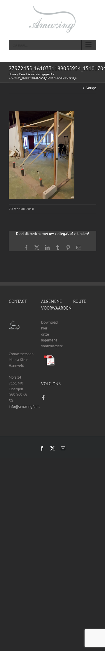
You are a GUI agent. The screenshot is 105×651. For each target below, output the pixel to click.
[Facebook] (43, 397)
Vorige (91, 87)
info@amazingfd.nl (24, 406)
